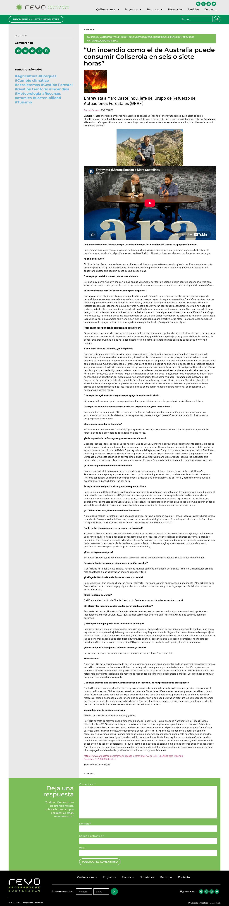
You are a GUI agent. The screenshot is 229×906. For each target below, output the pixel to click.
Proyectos (131, 9)
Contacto (210, 9)
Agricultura (27, 76)
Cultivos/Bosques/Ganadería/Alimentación (155, 37)
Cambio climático (33, 80)
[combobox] (196, 19)
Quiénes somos (106, 9)
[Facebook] (198, 4)
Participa (193, 9)
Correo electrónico (91, 836)
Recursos (153, 9)
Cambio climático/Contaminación (107, 37)
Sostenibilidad (48, 98)
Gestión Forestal (58, 85)
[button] (18, 50)
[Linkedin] (208, 4)
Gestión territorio (32, 89)
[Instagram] (203, 4)
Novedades (175, 9)
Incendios (60, 89)
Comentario (87, 784)
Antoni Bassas (91, 110)
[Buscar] (217, 19)
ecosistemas (28, 85)
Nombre (85, 823)
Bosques (48, 76)
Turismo (24, 102)
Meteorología (29, 93)
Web (82, 848)
